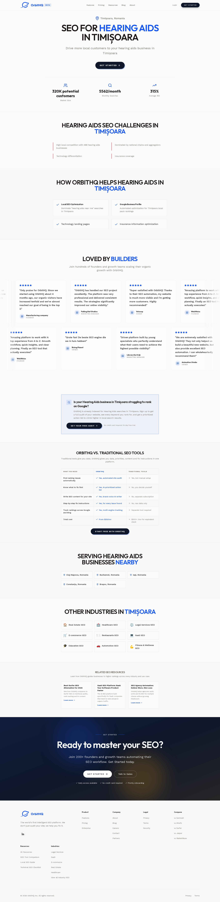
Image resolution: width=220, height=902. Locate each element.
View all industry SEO (60, 877)
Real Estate (56, 867)
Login (175, 5)
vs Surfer (178, 828)
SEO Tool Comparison (29, 857)
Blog (124, 5)
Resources (113, 5)
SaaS (53, 857)
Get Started (190, 5)
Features (90, 5)
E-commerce (56, 862)
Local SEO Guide (27, 862)
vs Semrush (179, 818)
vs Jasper (178, 833)
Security (146, 828)
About (132, 5)
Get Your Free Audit (83, 426)
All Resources (26, 852)
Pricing (101, 5)
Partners (116, 838)
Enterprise (86, 828)
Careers (116, 828)
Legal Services (57, 852)
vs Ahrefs (178, 823)
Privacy (146, 818)
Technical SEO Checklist (30, 867)
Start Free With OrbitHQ (110, 531)
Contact (116, 833)
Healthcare (55, 872)
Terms (145, 823)
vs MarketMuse (180, 838)
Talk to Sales (125, 774)
